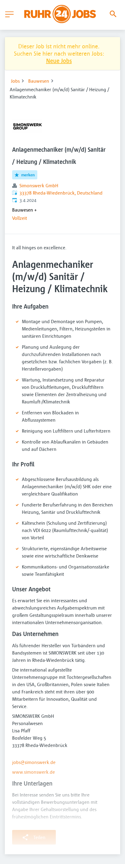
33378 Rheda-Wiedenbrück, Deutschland (61, 193)
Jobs (15, 81)
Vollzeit (19, 218)
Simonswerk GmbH (38, 185)
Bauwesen (38, 81)
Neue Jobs (59, 60)
